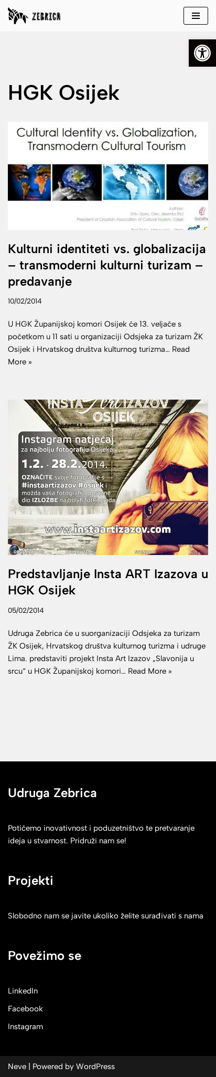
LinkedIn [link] (23, 991)
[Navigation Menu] (195, 16)
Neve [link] (17, 1066)
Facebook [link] (25, 1008)
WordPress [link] (95, 1066)
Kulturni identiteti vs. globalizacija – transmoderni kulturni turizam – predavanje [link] (107, 265)
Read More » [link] (150, 671)
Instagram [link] (25, 1026)
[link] (202, 53)
